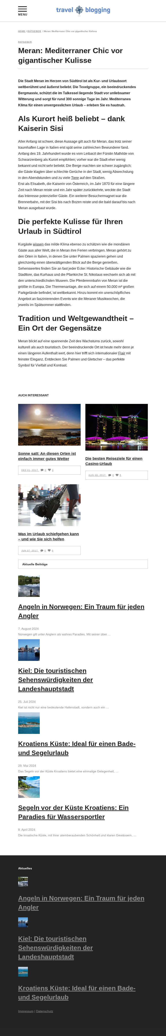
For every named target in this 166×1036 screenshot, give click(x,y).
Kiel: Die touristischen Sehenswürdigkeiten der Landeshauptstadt (55, 679)
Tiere (75, 178)
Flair (121, 353)
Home (22, 31)
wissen (38, 244)
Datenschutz (44, 1011)
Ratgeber (34, 31)
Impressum (26, 1011)
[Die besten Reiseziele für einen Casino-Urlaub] (116, 427)
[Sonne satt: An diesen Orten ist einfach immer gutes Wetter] (49, 425)
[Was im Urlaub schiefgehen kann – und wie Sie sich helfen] (49, 505)
